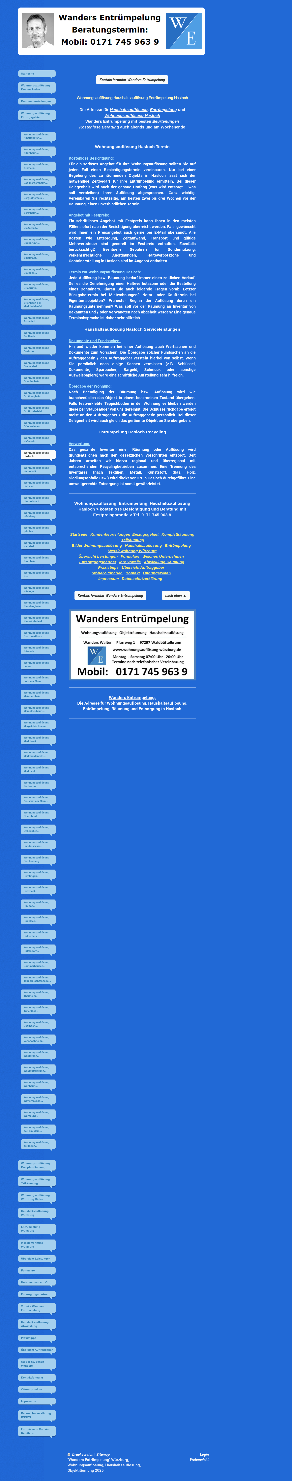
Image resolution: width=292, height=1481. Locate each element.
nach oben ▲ (176, 595)
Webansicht (199, 1459)
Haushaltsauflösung (129, 109)
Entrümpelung (163, 109)
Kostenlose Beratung (99, 127)
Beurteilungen (165, 121)
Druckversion (82, 1454)
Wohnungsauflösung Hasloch (132, 115)
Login (204, 1454)
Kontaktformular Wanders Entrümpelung (132, 79)
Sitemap (103, 1454)
